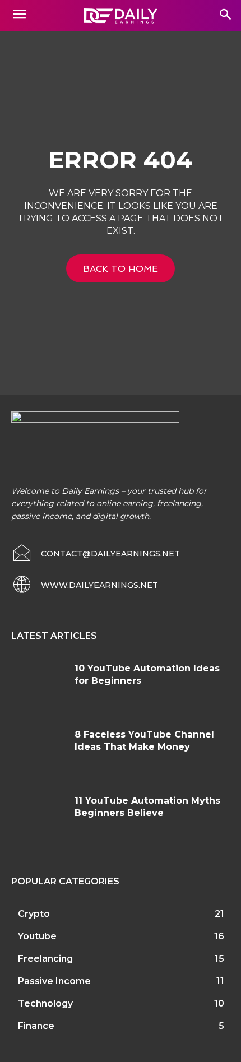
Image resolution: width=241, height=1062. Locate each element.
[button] (225, 15)
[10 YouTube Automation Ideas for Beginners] (38, 685)
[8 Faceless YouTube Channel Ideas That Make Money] (38, 751)
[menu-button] (19, 16)
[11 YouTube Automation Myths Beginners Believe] (38, 817)
